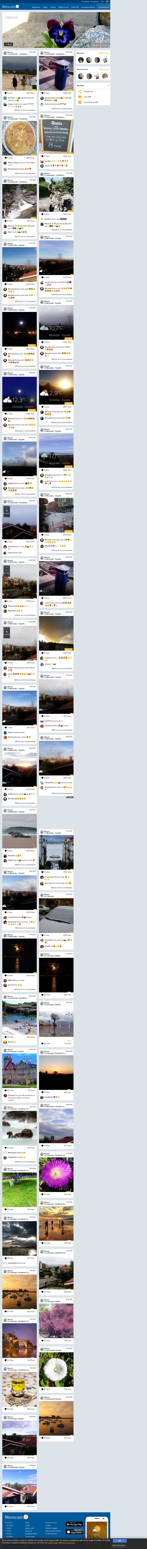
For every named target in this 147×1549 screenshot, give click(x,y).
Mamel (10, 52)
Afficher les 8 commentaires (25, 494)
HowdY (48, 946)
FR (102, 1)
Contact (48, 1525)
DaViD (10, 483)
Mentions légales (51, 1528)
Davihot (11, 737)
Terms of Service (68, 1542)
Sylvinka (11, 546)
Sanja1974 (49, 940)
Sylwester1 (12, 922)
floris (10, 985)
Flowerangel (49, 98)
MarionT (11, 226)
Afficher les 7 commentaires (25, 301)
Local (105, 45)
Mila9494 (12, 611)
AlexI (10, 232)
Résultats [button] (80, 86)
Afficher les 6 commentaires (25, 173)
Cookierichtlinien (51, 1534)
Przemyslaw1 (50, 877)
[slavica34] (89, 60)
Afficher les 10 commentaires (25, 110)
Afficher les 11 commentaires (62, 359)
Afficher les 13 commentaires (61, 422)
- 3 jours (8, 1528)
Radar (45, 7)
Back (9, 44)
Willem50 (12, 980)
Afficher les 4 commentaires (25, 615)
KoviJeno (11, 98)
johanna (48, 787)
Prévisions (36, 7)
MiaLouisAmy (13, 163)
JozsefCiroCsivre (14, 917)
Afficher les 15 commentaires (25, 680)
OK (119, 1540)
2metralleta (12, 1263)
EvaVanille (12, 1157)
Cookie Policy (53, 1542)
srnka (10, 674)
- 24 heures (9, 1525)
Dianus (11, 732)
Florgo (10, 169)
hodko (10, 104)
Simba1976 (49, 782)
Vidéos (53, 7)
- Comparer (9, 1536)
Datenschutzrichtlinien (53, 1531)
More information (119, 1545)
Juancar (48, 664)
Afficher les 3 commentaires (25, 1162)
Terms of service (51, 1523)
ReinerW (11, 856)
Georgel (11, 1095)
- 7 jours (8, 1531)
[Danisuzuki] (105, 76)
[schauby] (97, 60)
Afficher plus (104, 53)
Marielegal (12, 1153)
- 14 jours (8, 1534)
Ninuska (11, 289)
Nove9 (10, 1042)
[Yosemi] (97, 76)
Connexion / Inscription (90, 1)
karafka (48, 161)
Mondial (95, 45)
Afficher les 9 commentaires (25, 803)
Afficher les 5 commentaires (25, 865)
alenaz (47, 166)
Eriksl (10, 553)
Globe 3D (75, 7)
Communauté (103, 7)
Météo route (63, 7)
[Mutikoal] (81, 60)
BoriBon (48, 219)
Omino (47, 104)
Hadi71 (47, 721)
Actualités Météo (88, 7)
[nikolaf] (105, 60)
